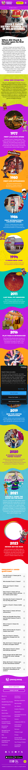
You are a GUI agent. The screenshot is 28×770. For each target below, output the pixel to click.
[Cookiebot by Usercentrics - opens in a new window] (21, 367)
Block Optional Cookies (14, 401)
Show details (21, 388)
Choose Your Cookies (13, 397)
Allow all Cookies (14, 393)
